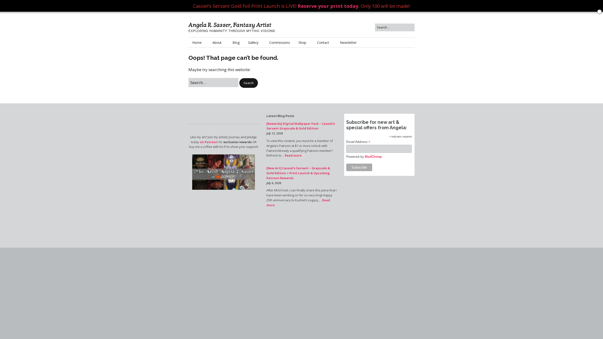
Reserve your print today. (328, 6)
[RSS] (412, 234)
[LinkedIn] (381, 234)
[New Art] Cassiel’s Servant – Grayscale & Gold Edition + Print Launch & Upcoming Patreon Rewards (298, 173)
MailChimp (373, 156)
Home (197, 42)
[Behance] (389, 234)
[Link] (364, 234)
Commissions (279, 42)
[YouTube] (373, 234)
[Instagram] (369, 234)
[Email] (406, 234)
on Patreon (209, 142)
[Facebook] (359, 234)
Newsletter (348, 42)
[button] (248, 83)
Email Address (358, 142)
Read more (293, 155)
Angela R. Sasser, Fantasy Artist (229, 24)
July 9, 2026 (273, 183)
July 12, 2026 (274, 133)
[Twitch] (377, 234)
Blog (236, 42)
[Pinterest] (385, 234)
